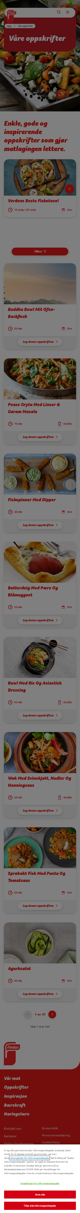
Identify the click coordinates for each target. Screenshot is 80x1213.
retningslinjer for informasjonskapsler (29, 1158)
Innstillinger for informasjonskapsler (40, 1183)
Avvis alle (40, 1194)
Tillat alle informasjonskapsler (40, 1205)
